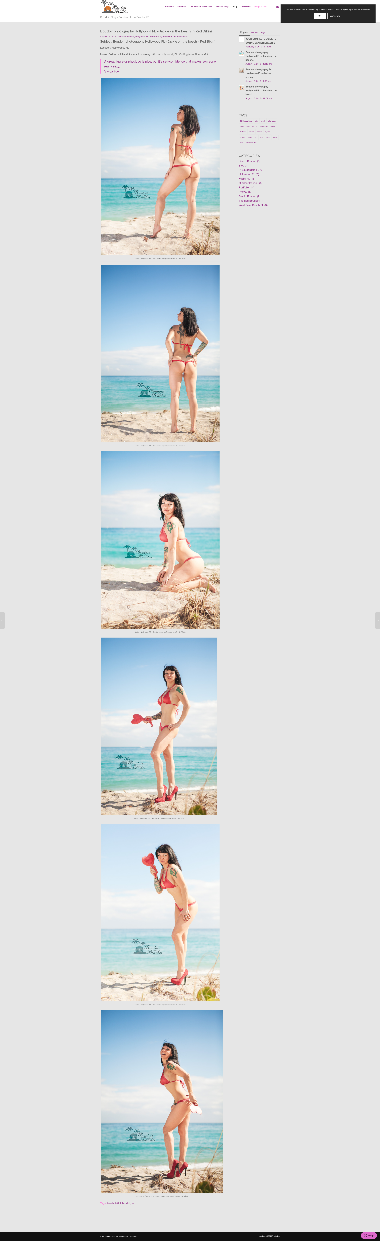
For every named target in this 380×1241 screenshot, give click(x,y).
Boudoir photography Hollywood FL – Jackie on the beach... (261, 56)
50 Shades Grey (246, 121)
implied (251, 131)
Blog (241, 165)
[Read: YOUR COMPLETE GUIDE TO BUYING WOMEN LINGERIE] (241, 40)
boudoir (126, 1203)
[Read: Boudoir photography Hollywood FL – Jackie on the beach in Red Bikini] (241, 53)
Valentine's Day (251, 142)
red (133, 1203)
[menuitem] (169, 6)
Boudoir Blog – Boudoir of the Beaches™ (124, 17)
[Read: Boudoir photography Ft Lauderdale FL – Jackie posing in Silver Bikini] (241, 70)
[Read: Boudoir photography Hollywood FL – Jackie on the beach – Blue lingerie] (241, 87)
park (250, 137)
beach (110, 1203)
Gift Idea (243, 131)
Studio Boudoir (247, 196)
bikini (118, 1203)
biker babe (272, 121)
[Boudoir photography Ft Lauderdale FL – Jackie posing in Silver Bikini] (377, 620)
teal (241, 142)
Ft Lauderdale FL (249, 170)
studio (275, 137)
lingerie (267, 131)
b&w (256, 121)
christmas (264, 126)
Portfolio (153, 36)
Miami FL (244, 178)
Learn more (335, 16)
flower (272, 126)
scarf (261, 137)
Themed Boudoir (249, 200)
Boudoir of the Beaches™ (175, 36)
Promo (243, 192)
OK (319, 16)
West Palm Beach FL (251, 205)
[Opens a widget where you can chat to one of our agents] (369, 1236)
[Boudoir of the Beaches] (114, 6)
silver (268, 137)
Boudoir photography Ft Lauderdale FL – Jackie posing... (258, 73)
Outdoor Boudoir (248, 183)
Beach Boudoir (127, 36)
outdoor (243, 137)
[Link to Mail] (277, 6)
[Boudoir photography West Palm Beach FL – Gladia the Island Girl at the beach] (2, 620)
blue (248, 126)
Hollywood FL (141, 36)
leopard (259, 131)
